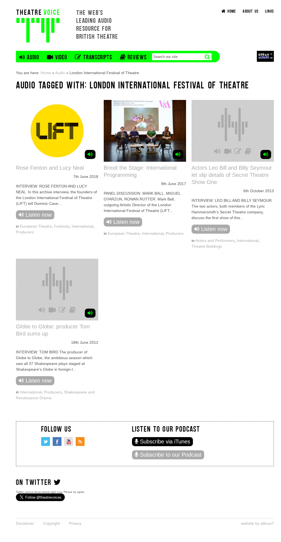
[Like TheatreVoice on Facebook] (57, 441)
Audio (60, 73)
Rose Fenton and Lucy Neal (50, 168)
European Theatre (36, 226)
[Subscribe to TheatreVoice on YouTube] (68, 441)
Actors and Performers (215, 240)
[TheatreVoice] (38, 25)
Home (46, 73)
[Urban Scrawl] (265, 56)
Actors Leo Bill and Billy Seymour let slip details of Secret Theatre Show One (232, 175)
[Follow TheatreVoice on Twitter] (45, 441)
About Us (250, 10)
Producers (25, 232)
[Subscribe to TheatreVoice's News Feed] (80, 441)
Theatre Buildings (207, 246)
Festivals (61, 226)
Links (269, 10)
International (82, 226)
